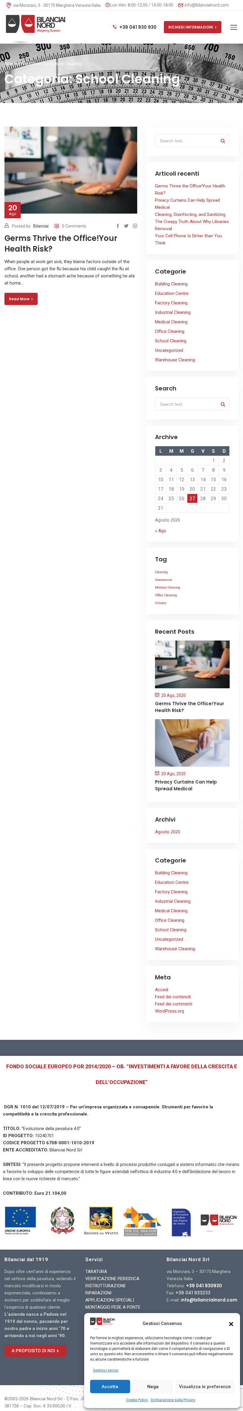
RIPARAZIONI (98, 1293)
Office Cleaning (169, 331)
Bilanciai (41, 226)
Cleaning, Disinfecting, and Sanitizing (190, 214)
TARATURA (96, 1271)
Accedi (161, 989)
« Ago (160, 530)
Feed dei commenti (173, 1004)
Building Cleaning (171, 284)
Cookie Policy (137, 1400)
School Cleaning (170, 341)
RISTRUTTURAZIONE (105, 1285)
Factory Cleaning (171, 303)
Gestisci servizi (106, 1370)
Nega (153, 1386)
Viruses (160, 603)
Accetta (110, 1386)
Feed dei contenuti (173, 997)
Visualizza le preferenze (205, 1386)
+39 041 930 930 (137, 27)
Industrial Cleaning (173, 312)
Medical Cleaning (171, 322)
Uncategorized (169, 350)
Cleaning (161, 572)
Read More (19, 298)
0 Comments (74, 226)
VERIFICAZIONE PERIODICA (112, 1278)
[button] (231, 1323)
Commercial (163, 580)
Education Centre (171, 293)
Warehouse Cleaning (175, 360)
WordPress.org (169, 1011)
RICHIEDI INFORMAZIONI (190, 27)
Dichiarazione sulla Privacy (173, 1400)
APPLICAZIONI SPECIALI (109, 1300)
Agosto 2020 (167, 832)
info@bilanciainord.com (206, 5)
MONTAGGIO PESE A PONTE (112, 1307)
